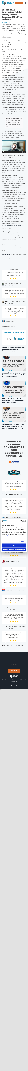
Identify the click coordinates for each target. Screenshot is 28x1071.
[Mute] (22, 152)
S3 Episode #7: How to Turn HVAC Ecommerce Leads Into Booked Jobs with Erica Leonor (14, 375)
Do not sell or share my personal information (14, 549)
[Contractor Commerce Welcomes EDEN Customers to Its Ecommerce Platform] (14, 337)
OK (14, 545)
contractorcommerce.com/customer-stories (13, 225)
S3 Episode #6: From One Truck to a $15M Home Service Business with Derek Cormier (14, 400)
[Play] (3, 152)
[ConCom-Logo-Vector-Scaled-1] (8, 1)
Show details (20, 541)
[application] (14, 146)
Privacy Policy (14, 681)
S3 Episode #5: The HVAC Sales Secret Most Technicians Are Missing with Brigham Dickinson (13, 426)
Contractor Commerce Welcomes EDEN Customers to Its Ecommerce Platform (13, 349)
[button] (14, 146)
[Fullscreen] (24, 152)
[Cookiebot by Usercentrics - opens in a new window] (20, 521)
